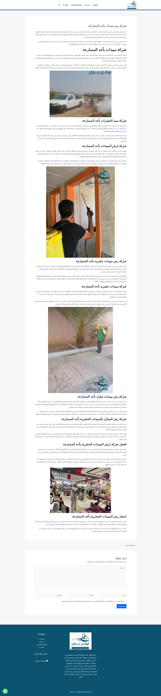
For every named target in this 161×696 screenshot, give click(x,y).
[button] (59, 5)
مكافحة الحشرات (78, 655)
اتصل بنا (65, 5)
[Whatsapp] (5, 691)
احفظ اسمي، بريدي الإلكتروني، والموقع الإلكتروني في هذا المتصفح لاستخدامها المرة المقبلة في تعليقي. (92, 601)
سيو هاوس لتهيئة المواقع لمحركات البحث (81, 692)
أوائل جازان (118, 128)
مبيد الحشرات (103, 135)
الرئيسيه (95, 5)
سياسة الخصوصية (76, 5)
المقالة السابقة (130, 545)
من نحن (87, 5)
